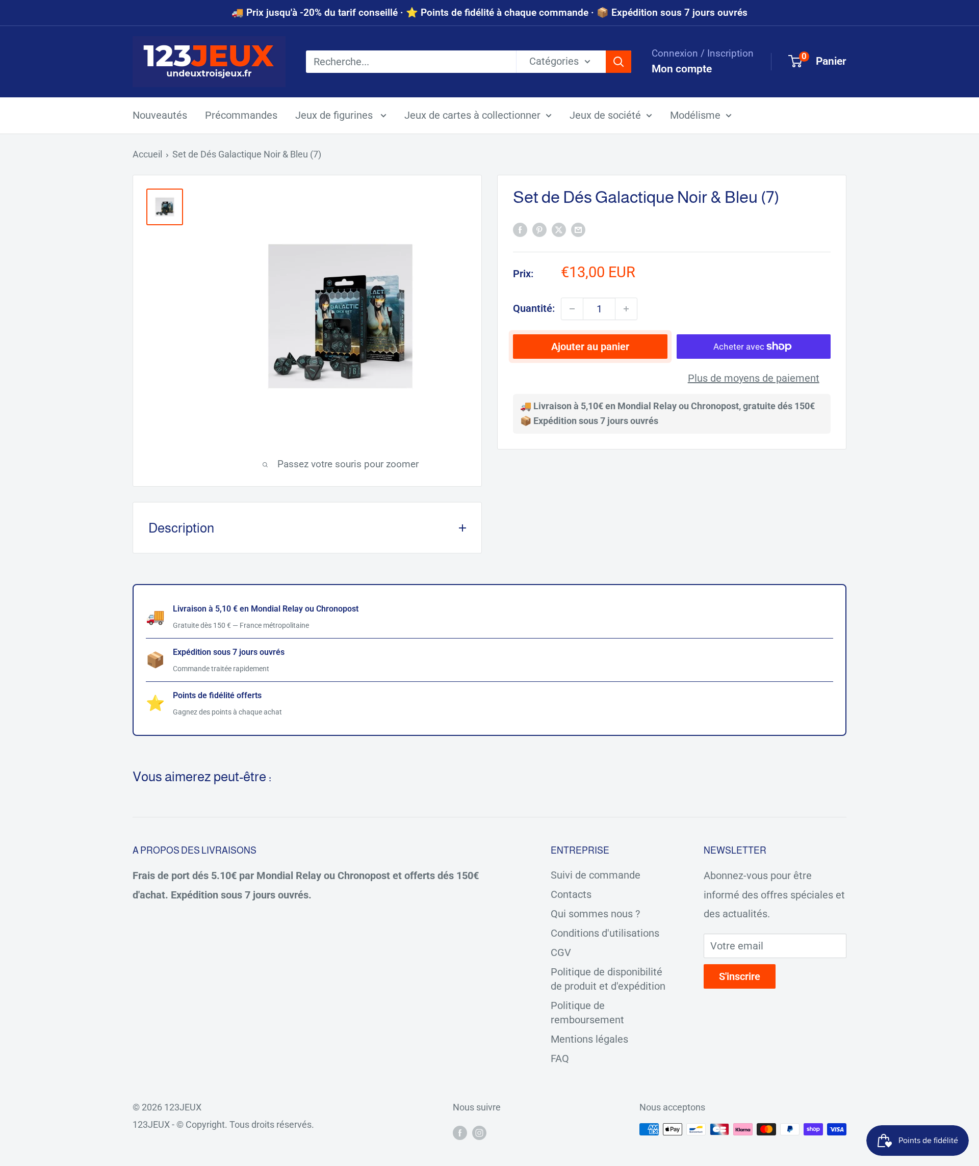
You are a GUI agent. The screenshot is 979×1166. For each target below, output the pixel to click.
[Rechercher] (618, 61)
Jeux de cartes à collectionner (472, 115)
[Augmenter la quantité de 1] (626, 309)
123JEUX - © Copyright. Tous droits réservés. (223, 1124)
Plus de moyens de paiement (753, 378)
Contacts (571, 894)
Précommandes (241, 115)
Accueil (147, 154)
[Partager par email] (578, 229)
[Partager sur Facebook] (520, 229)
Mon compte (682, 69)
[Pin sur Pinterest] (539, 229)
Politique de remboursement (587, 1012)
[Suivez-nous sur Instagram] (479, 1132)
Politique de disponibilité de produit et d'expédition (608, 979)
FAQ (560, 1058)
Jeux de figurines (335, 115)
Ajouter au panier (590, 346)
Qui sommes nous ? (595, 914)
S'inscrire (739, 976)
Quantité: (534, 308)
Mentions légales (589, 1039)
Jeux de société (605, 115)
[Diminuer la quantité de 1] (572, 309)
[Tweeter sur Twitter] (559, 229)
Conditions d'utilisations (605, 933)
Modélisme (695, 115)
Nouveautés (160, 115)
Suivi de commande (595, 875)
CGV (561, 952)
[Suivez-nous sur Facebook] (460, 1132)
